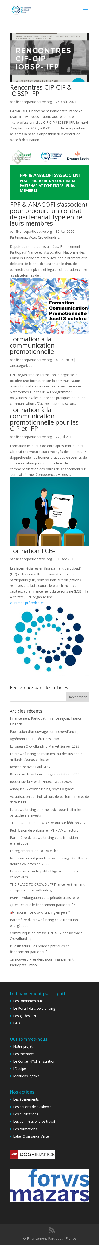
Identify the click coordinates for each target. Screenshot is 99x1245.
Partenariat (18, 237)
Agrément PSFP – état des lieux (34, 738)
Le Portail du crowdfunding (34, 1008)
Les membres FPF (27, 1053)
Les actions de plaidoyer (32, 1106)
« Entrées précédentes (27, 602)
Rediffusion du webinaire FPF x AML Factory (44, 830)
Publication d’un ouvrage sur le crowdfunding (44, 731)
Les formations (25, 1129)
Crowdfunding (49, 237)
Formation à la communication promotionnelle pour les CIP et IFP (44, 419)
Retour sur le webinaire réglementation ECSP (45, 774)
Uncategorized (21, 365)
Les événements (26, 1099)
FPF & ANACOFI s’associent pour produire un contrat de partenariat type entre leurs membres (49, 213)
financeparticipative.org (34, 101)
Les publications (25, 1114)
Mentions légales (26, 1076)
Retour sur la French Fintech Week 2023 (41, 781)
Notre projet (23, 1046)
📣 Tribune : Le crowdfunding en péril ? (40, 912)
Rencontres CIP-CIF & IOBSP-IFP (41, 90)
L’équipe (19, 1068)
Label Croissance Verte (31, 1136)
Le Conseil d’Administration (34, 1061)
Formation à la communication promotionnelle (32, 345)
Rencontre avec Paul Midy (30, 766)
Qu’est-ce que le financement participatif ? (42, 905)
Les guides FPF (25, 1015)
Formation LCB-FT (36, 550)
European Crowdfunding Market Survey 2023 (44, 746)
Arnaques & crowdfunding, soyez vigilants (42, 789)
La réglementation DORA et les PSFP (39, 850)
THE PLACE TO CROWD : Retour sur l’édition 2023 (48, 822)
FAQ (16, 1023)
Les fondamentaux (28, 1001)
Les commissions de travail (34, 1121)
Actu (32, 237)
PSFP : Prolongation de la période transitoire (44, 897)
